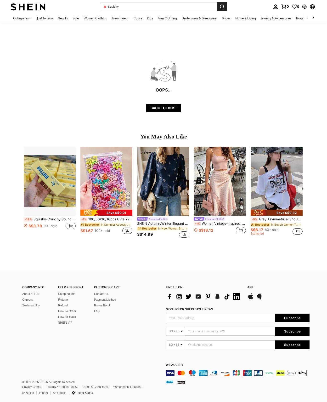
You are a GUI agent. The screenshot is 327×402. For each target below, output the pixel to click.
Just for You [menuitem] (45, 18)
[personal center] (275, 7)
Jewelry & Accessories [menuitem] (276, 18)
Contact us (101, 294)
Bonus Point (102, 305)
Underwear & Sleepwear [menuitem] (199, 18)
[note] (106, 213)
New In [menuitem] (63, 18)
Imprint (43, 393)
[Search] (222, 6)
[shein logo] (28, 6)
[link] (285, 6)
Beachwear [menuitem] (120, 18)
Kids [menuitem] (150, 18)
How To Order (67, 311)
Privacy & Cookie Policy (61, 387)
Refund (63, 305)
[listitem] (50, 193)
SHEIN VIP (65, 322)
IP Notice (28, 393)
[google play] (259, 298)
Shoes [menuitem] (226, 18)
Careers (27, 299)
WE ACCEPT (174, 365)
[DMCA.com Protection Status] (181, 382)
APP (250, 287)
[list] (204, 296)
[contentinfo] (238, 373)
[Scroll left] (307, 18)
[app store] (250, 298)
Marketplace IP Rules (127, 387)
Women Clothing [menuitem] (95, 18)
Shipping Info (66, 294)
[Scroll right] (313, 18)
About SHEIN (30, 294)
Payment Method (105, 299)
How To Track (67, 317)
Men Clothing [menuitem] (167, 18)
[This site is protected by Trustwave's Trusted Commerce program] (169, 382)
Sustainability (31, 305)
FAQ (97, 311)
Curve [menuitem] (138, 18)
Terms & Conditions (95, 387)
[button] (304, 7)
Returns (63, 299)
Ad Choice (60, 393)
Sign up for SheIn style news (189, 309)
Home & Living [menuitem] (245, 18)
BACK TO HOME (164, 108)
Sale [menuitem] (76, 18)
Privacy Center (31, 387)
